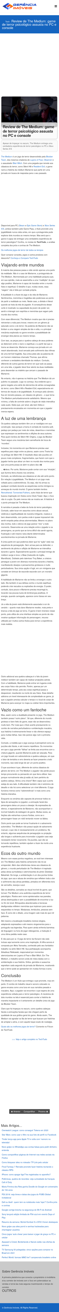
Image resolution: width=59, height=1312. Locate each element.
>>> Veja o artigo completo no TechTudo (29, 1039)
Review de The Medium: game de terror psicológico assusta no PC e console (29, 24)
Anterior (16, 1111)
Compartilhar (29, 1111)
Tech (7, 21)
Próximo (42, 1111)
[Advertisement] (29, 64)
